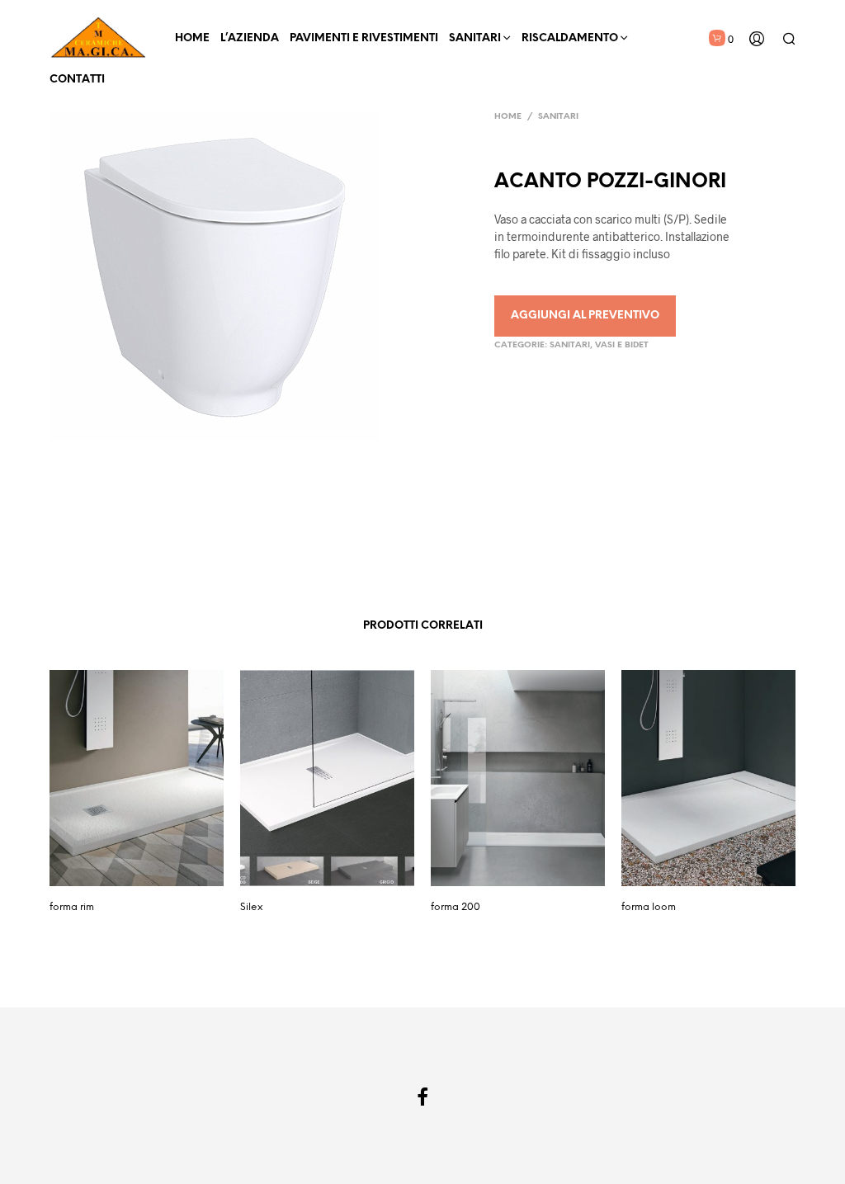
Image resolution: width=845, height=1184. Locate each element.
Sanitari (475, 38)
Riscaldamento (570, 38)
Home (192, 38)
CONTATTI (77, 79)
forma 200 (455, 907)
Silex (251, 907)
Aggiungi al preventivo (585, 315)
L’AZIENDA (249, 38)
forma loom (648, 907)
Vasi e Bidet (622, 345)
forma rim (72, 907)
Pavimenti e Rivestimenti (364, 38)
